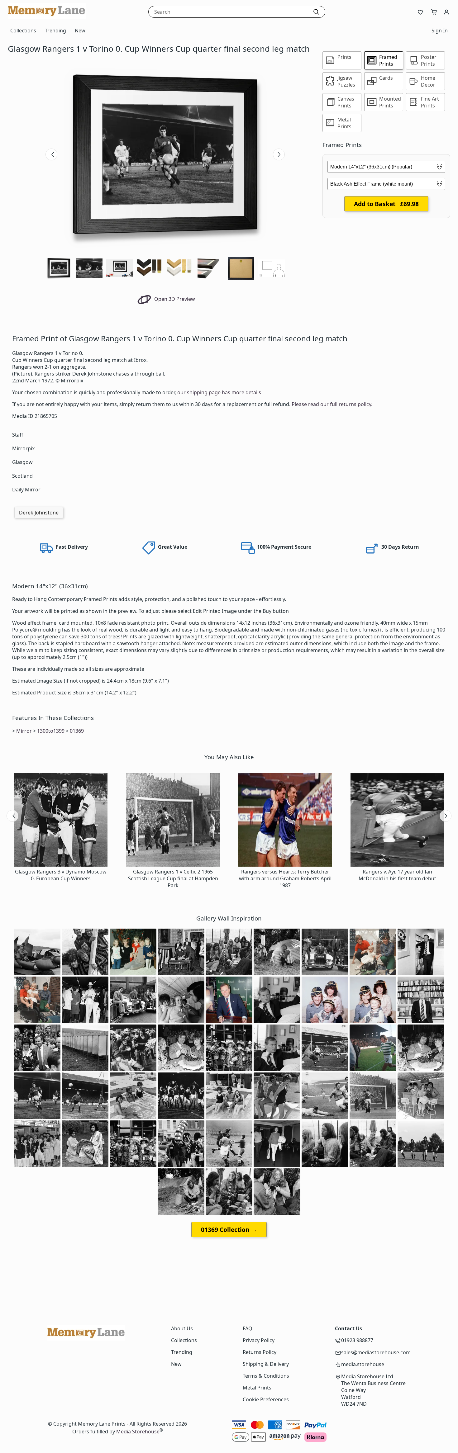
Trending (55, 30)
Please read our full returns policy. (332, 404)
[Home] (47, 16)
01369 (77, 730)
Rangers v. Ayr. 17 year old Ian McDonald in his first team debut (397, 875)
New (80, 30)
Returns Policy (259, 1352)
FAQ (247, 1328)
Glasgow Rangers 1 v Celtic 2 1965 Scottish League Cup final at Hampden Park (173, 878)
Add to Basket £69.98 (386, 204)
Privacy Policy (258, 1340)
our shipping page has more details (219, 392)
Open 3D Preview (174, 299)
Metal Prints (257, 1387)
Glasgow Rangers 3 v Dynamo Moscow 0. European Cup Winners (61, 875)
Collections (23, 30)
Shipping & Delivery (266, 1364)
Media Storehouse (138, 1431)
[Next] (279, 154)
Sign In (440, 30)
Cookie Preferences (266, 1399)
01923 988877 (357, 1340)
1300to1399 (50, 730)
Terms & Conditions (266, 1375)
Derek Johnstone (39, 512)
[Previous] (51, 154)
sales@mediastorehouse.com (376, 1352)
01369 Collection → (229, 1229)
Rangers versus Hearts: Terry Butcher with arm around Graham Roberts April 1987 (285, 878)
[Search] (316, 12)
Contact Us (348, 1328)
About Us (182, 1328)
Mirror (24, 730)
